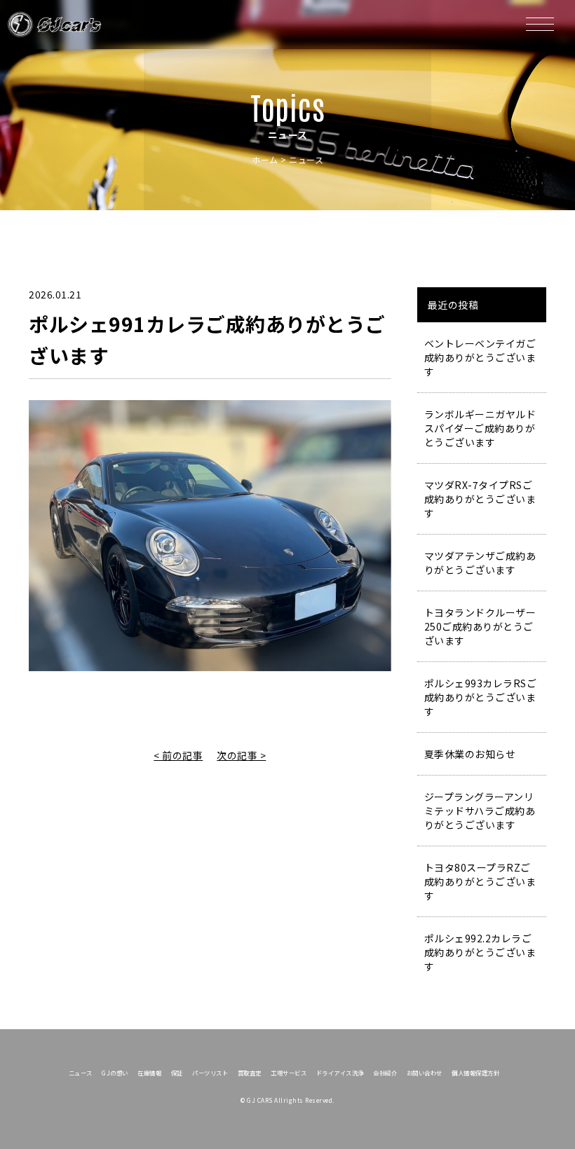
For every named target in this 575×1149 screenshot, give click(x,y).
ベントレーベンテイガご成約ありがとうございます (480, 357)
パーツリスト (210, 1072)
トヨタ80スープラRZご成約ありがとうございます (480, 881)
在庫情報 (149, 1072)
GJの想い (115, 1072)
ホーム (265, 159)
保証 (177, 1072)
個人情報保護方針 (475, 1072)
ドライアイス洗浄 (340, 1072)
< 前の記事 (178, 755)
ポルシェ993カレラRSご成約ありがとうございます (480, 697)
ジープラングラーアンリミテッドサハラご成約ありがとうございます (480, 811)
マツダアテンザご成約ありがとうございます (480, 563)
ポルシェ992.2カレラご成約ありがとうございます (480, 952)
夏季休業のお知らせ (470, 754)
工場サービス (288, 1072)
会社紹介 (385, 1072)
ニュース (81, 1072)
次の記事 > (241, 755)
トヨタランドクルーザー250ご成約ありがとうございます (480, 626)
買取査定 (250, 1072)
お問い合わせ (424, 1072)
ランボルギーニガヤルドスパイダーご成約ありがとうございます (480, 428)
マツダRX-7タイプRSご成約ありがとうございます (480, 499)
